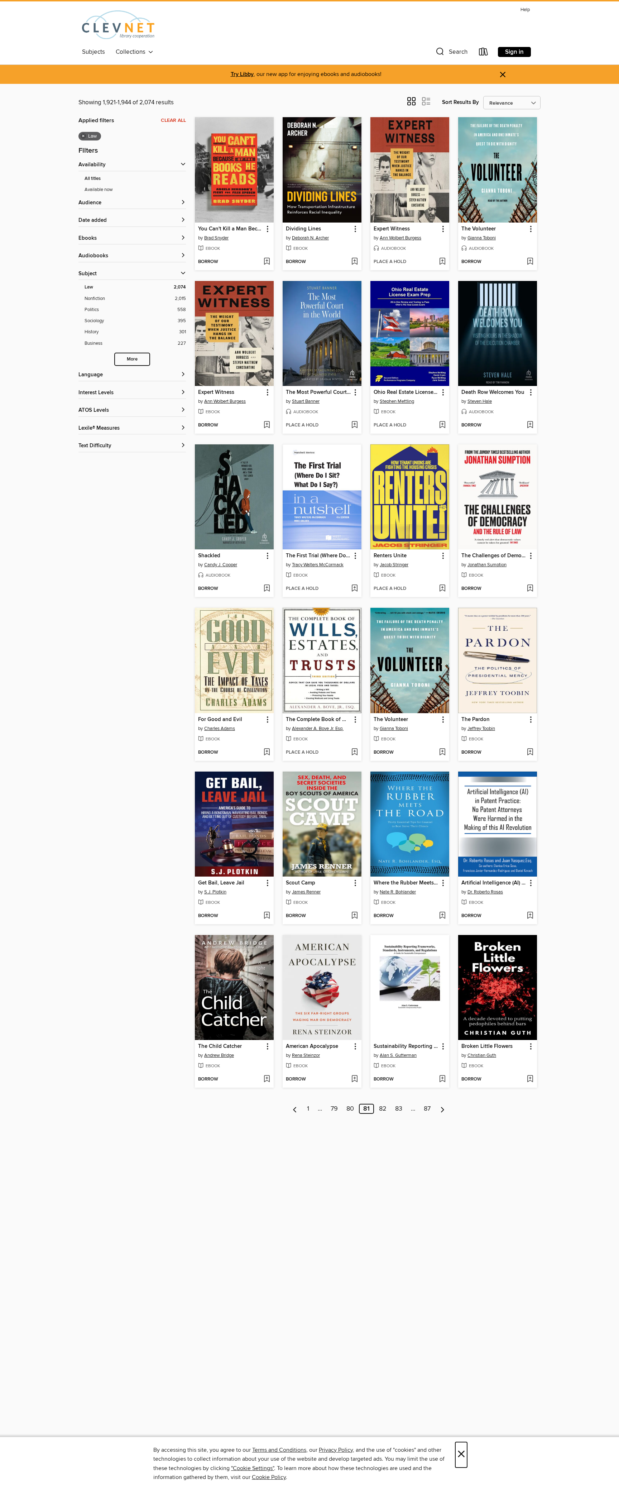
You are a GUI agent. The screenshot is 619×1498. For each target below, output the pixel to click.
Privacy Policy (336, 1450)
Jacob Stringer (394, 565)
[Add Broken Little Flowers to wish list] (530, 1079)
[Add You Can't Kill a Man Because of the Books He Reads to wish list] (266, 262)
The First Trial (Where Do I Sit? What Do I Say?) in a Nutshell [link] (318, 556)
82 (383, 1109)
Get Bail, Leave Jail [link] (221, 883)
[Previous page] (295, 1109)
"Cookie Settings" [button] (252, 1468)
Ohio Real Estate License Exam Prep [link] (406, 392)
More (132, 359)
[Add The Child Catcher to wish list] (266, 1079)
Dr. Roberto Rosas (485, 892)
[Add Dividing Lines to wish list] (354, 262)
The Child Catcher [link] (220, 1046)
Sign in (514, 52)
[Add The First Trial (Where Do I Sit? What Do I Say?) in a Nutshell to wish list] (354, 588)
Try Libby (242, 74)
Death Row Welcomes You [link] (492, 392)
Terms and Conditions (279, 1450)
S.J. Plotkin (215, 892)
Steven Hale (479, 401)
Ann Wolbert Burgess (400, 238)
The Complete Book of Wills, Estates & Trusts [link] (318, 719)
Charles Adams (219, 728)
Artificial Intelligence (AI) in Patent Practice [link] (494, 883)
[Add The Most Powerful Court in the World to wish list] (354, 425)
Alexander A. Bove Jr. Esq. (318, 728)
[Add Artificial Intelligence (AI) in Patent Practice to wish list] (530, 916)
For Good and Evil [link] (220, 719)
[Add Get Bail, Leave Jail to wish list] (266, 916)
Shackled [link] (209, 556)
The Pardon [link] (475, 719)
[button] (451, 53)
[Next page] (443, 1109)
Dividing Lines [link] (303, 229)
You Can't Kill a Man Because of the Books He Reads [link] (231, 229)
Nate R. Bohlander (398, 892)
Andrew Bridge (219, 1055)
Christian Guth (481, 1055)
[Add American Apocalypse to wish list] (354, 1079)
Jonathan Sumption (487, 565)
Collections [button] (132, 52)
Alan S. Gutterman (398, 1055)
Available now (99, 189)
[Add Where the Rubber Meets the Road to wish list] (442, 916)
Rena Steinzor (306, 1055)
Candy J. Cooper (220, 565)
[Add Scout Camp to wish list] (354, 916)
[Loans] (483, 53)
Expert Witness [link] (392, 229)
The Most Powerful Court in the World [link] (318, 392)
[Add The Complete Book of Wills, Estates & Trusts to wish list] (354, 752)
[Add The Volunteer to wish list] (530, 262)
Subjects (93, 52)
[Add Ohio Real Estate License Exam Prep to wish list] (442, 425)
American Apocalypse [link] (312, 1046)
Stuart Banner (306, 401)
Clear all (173, 120)
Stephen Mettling (397, 401)
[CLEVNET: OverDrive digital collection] (118, 25)
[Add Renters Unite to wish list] (442, 588)
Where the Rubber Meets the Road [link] (406, 883)
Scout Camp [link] (300, 883)
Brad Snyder (216, 238)
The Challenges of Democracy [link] (494, 556)
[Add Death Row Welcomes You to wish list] (530, 425)
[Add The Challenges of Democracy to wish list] (530, 588)
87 (427, 1109)
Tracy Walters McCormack (318, 565)
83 (398, 1109)
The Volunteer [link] (478, 229)
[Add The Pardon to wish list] (530, 752)
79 (334, 1109)
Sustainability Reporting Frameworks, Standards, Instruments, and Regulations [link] (406, 1046)
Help (525, 10)
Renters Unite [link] (390, 556)
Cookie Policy (269, 1477)
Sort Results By (460, 102)
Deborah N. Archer (310, 238)
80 (350, 1109)
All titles (93, 179)
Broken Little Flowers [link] (487, 1046)
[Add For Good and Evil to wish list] (266, 752)
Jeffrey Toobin (481, 728)
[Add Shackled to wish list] (266, 588)
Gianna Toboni (481, 238)
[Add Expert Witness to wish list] (442, 262)
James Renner (306, 892)
